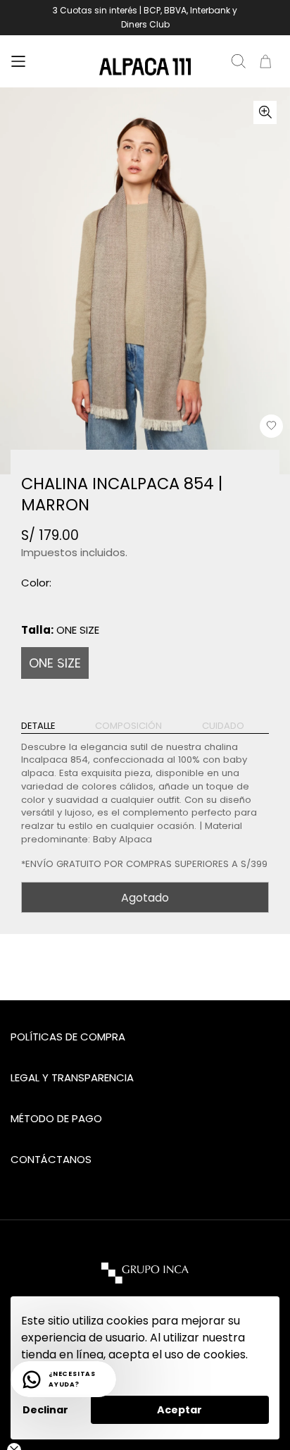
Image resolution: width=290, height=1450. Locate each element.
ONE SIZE (55, 663)
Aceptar (179, 1410)
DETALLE (38, 726)
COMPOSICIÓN (128, 726)
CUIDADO (223, 726)
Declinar (45, 1410)
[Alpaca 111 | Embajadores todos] (145, 66)
